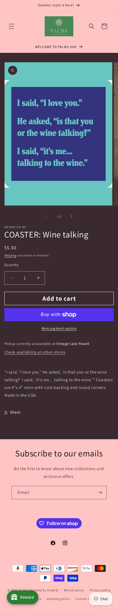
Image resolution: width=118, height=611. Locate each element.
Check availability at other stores (34, 352)
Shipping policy (58, 599)
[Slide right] (71, 216)
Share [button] (15, 412)
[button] (11, 26)
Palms (23, 590)
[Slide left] (46, 216)
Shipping (10, 255)
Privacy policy (100, 590)
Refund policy (74, 590)
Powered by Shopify (43, 590)
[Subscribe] (100, 492)
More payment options (59, 328)
